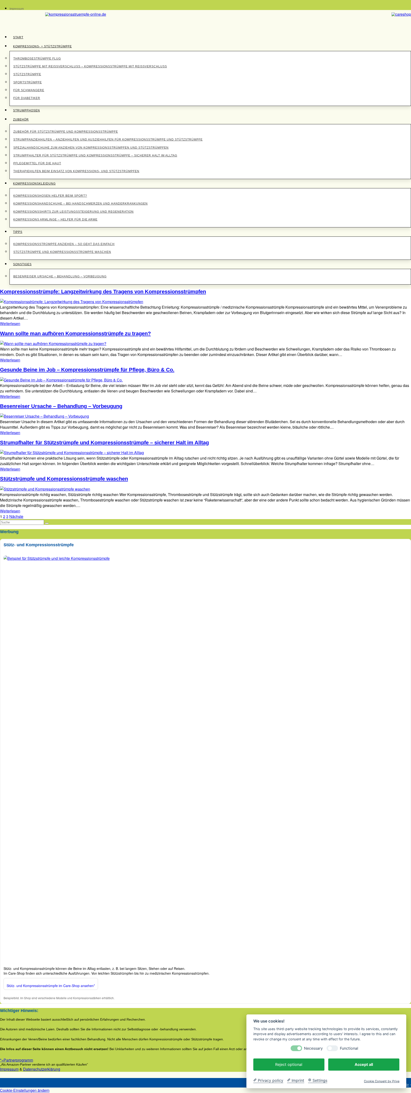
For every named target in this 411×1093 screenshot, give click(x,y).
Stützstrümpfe (27, 74)
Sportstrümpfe (27, 82)
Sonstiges (22, 264)
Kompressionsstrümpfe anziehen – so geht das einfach (64, 244)
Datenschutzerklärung (41, 1069)
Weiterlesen (10, 323)
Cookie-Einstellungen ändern (24, 1090)
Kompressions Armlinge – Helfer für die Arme (55, 219)
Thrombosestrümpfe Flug (37, 58)
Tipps (17, 232)
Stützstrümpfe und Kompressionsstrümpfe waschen (62, 252)
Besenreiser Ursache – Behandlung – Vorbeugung (60, 276)
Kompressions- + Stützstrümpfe (42, 46)
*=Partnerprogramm (16, 1060)
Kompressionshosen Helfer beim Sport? (50, 195)
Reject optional (288, 1064)
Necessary (313, 1048)
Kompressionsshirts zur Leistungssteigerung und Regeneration (73, 211)
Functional (349, 1048)
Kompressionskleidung (34, 183)
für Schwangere (28, 90)
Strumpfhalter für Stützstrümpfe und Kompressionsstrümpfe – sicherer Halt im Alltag (95, 155)
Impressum (17, 8)
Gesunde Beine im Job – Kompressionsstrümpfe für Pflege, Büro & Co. (87, 370)
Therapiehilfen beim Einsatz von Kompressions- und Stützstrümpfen (76, 171)
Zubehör (21, 119)
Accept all (364, 1064)
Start (18, 37)
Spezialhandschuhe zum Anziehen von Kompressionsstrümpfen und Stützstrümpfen (91, 147)
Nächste (16, 516)
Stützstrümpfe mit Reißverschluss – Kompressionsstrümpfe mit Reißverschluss (90, 66)
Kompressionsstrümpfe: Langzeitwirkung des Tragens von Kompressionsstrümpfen (103, 292)
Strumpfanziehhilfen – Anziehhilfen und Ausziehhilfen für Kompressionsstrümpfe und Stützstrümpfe (108, 139)
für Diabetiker (26, 98)
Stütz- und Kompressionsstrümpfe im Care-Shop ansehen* (51, 985)
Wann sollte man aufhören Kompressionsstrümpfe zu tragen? (75, 333)
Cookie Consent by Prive (381, 1081)
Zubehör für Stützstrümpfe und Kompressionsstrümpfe (65, 131)
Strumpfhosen (26, 110)
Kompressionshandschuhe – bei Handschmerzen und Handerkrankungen (80, 203)
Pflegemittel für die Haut (37, 163)
